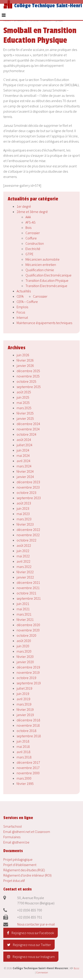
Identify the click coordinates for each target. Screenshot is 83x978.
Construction (34, 243)
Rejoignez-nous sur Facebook (32, 933)
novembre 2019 (28, 672)
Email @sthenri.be (16, 842)
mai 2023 (23, 513)
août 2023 (24, 503)
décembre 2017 (28, 762)
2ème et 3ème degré (32, 211)
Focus (21, 312)
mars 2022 (24, 566)
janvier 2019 (25, 715)
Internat (22, 317)
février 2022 (25, 572)
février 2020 (25, 656)
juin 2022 (23, 551)
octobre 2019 (26, 678)
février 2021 (25, 619)
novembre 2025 (28, 376)
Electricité (32, 248)
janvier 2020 (25, 662)
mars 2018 (24, 757)
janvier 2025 (25, 418)
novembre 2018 (28, 725)
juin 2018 (23, 741)
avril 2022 (23, 561)
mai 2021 (23, 609)
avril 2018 (23, 752)
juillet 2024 (24, 445)
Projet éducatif (14, 880)
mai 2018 (23, 746)
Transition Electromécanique (46, 286)
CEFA (20, 296)
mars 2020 (24, 651)
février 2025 (25, 413)
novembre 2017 (28, 767)
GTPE (29, 254)
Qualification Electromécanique (48, 275)
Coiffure (31, 238)
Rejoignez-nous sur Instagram (33, 956)
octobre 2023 (26, 492)
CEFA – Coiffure (27, 301)
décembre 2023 (28, 482)
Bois (28, 227)
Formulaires (11, 837)
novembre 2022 (28, 535)
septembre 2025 (29, 386)
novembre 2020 (28, 630)
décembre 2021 (28, 582)
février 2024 (25, 471)
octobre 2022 (26, 540)
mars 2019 (24, 704)
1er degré (24, 206)
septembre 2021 (29, 598)
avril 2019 (23, 699)
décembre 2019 (28, 667)
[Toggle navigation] (3, 15)
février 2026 (25, 360)
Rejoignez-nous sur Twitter (31, 945)
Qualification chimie (39, 270)
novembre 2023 (28, 487)
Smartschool (12, 826)
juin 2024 (23, 450)
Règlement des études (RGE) (24, 870)
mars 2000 (24, 778)
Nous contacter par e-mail (36, 924)
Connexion (42, 972)
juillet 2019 (24, 688)
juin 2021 (23, 603)
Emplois (22, 307)
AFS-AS (30, 222)
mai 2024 (23, 455)
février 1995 (25, 783)
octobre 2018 (26, 730)
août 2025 (24, 392)
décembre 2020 (28, 625)
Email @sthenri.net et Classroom (26, 831)
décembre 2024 (28, 424)
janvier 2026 (25, 365)
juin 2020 (23, 646)
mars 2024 (24, 466)
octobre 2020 (26, 635)
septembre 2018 (29, 736)
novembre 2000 (28, 773)
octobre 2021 (26, 593)
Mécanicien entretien (40, 264)
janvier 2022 (25, 577)
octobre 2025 (26, 381)
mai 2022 (23, 556)
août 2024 (24, 439)
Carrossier (32, 233)
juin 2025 (23, 397)
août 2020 (24, 640)
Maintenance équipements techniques (44, 323)
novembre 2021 (28, 588)
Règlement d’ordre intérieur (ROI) (27, 875)
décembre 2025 (28, 371)
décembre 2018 (28, 720)
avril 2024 (23, 461)
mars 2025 (24, 408)
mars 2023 (24, 519)
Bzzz (76, 968)
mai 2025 (23, 402)
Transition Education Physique (46, 280)
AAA (28, 217)
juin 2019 (23, 693)
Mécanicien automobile (42, 259)
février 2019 (25, 709)
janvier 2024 (25, 476)
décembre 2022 (28, 529)
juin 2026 (23, 355)
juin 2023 (23, 508)
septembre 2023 (29, 498)
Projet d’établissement (19, 864)
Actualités (24, 291)
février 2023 (25, 524)
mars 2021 (24, 614)
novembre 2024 (28, 429)
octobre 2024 (26, 434)
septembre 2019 (29, 683)
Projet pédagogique (18, 859)
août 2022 (24, 545)
